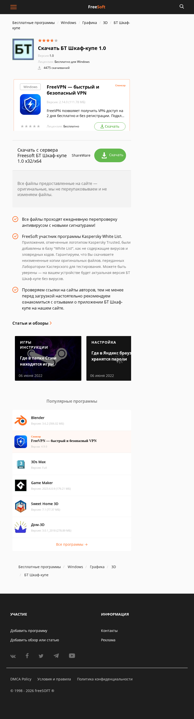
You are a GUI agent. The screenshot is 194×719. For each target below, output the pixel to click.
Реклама (108, 640)
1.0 (46, 55)
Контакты (109, 630)
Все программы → (72, 544)
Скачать (116, 154)
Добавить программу (28, 630)
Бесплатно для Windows (72, 62)
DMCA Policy (20, 679)
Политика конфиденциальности (105, 679)
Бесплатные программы (33, 22)
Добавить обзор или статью (34, 640)
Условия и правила (54, 679)
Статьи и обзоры (30, 323)
